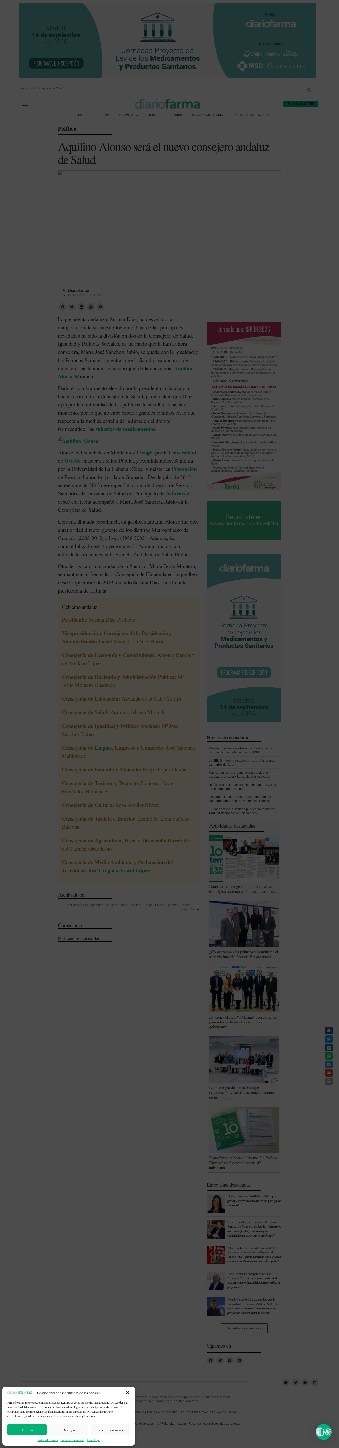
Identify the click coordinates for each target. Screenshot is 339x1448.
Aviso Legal (93, 1440)
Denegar (68, 1429)
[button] (127, 1392)
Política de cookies (47, 1440)
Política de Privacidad (72, 1440)
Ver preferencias (110, 1429)
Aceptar (27, 1429)
